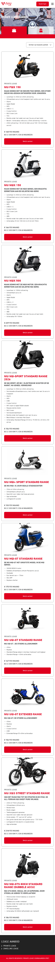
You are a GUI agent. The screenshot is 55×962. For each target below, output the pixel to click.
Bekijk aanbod (27, 141)
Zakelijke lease (10, 949)
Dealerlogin (42, 4)
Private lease (9, 946)
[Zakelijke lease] (41, 30)
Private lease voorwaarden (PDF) (36, 958)
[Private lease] (14, 30)
